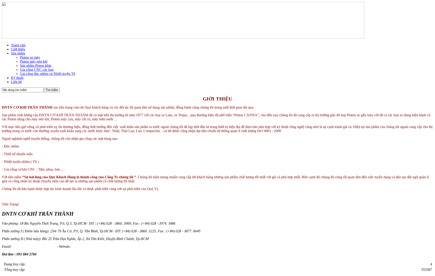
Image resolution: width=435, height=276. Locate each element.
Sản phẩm (18, 53)
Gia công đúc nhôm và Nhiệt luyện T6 (47, 74)
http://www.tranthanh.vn (89, 246)
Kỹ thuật (17, 78)
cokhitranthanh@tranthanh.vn (34, 246)
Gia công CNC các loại (36, 69)
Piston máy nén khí (33, 61)
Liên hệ (16, 82)
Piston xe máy (30, 57)
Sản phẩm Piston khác (36, 65)
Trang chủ (18, 45)
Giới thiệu (18, 49)
